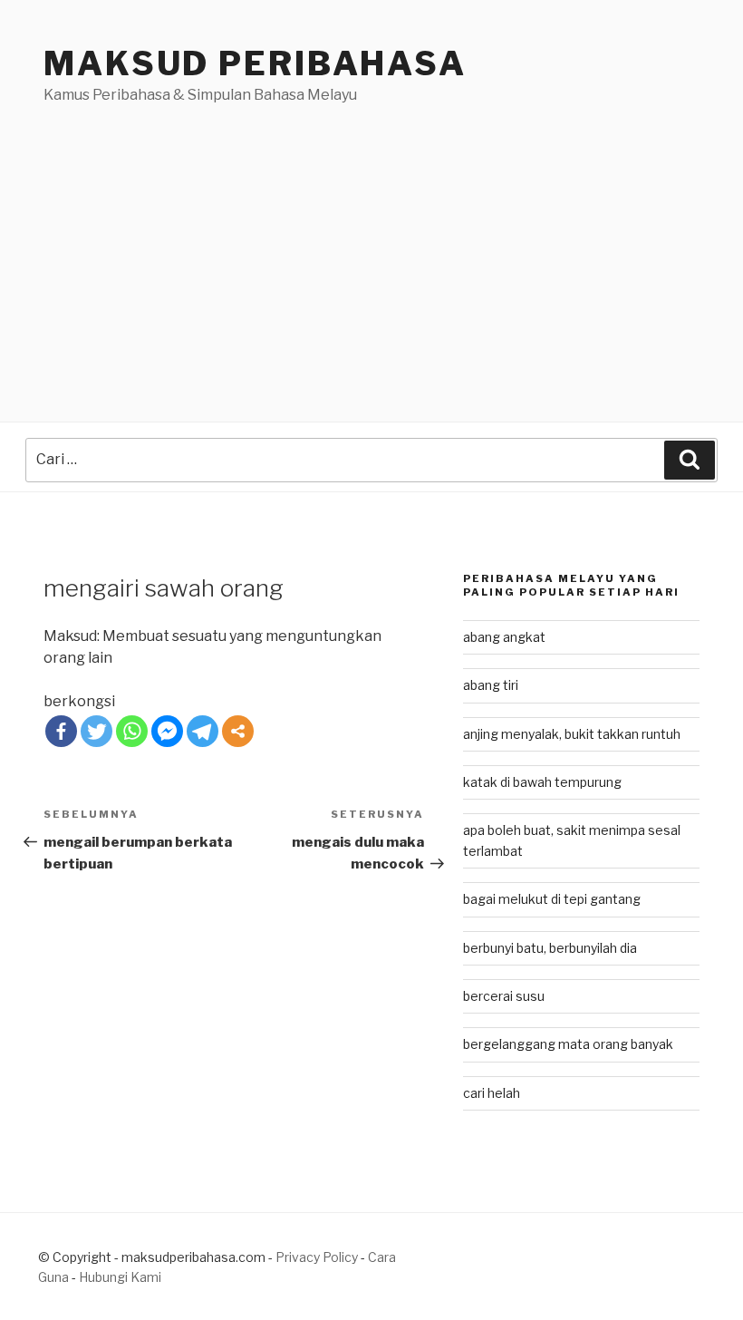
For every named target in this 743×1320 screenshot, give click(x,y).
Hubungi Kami (120, 1277)
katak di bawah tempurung (542, 782)
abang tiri (490, 685)
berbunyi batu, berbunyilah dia (550, 948)
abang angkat (504, 637)
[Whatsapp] (132, 731)
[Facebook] (61, 731)
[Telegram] (202, 731)
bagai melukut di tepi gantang (552, 899)
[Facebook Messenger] (167, 731)
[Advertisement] (371, 242)
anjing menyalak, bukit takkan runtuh (571, 734)
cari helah (491, 1093)
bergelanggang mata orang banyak (568, 1044)
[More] (238, 731)
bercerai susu (504, 996)
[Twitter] (96, 731)
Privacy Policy (316, 1257)
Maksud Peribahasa (255, 63)
